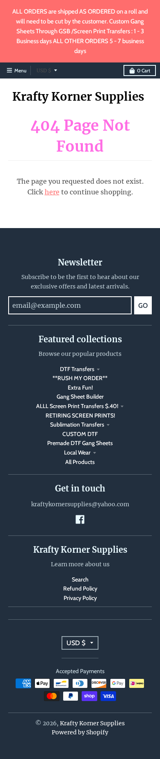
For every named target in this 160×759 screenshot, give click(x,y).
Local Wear (77, 452)
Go (143, 305)
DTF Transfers (77, 369)
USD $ (44, 70)
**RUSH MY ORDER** (80, 378)
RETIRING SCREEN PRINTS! (80, 415)
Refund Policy (80, 588)
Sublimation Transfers (77, 424)
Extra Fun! (80, 387)
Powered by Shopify (80, 732)
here (52, 192)
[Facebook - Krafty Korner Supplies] (80, 519)
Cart (143, 70)
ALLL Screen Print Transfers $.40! (77, 406)
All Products (80, 462)
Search (80, 579)
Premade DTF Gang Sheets (80, 443)
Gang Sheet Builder (80, 396)
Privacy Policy (80, 598)
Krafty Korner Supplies (78, 96)
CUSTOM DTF (80, 434)
